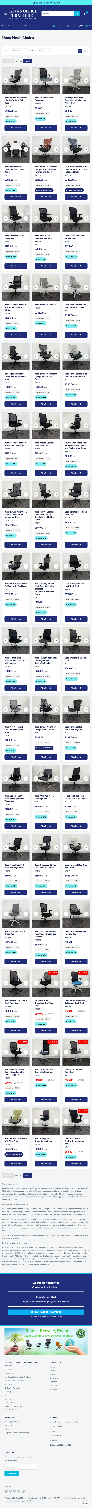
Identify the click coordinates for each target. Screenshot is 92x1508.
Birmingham (54, 1378)
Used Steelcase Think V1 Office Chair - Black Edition (15, 307)
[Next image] (25, 80)
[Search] (77, 13)
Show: (33, 51)
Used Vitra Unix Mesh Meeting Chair (44, 797)
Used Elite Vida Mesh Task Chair (44, 98)
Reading (53, 1370)
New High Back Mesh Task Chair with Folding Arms (15, 376)
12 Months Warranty (12, 1388)
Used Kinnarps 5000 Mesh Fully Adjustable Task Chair (14, 798)
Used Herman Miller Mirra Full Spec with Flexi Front (15, 584)
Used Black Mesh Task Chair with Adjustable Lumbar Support (14, 1072)
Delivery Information (12, 1422)
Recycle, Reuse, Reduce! (14, 1410)
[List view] (85, 51)
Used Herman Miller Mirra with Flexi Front (15, 1139)
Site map (7, 1391)
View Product (16, 128)
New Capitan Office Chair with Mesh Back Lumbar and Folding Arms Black (76, 445)
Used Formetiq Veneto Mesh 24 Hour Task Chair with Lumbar (15, 660)
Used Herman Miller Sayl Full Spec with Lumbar (45, 728)
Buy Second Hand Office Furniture (17, 1377)
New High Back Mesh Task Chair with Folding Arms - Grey (75, 100)
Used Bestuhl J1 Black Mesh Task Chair (44, 444)
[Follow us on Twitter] (10, 1491)
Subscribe (12, 1473)
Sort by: (7, 51)
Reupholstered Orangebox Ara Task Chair (44, 1003)
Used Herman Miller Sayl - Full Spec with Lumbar (76, 305)
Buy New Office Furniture (14, 1380)
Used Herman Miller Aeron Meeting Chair (74, 728)
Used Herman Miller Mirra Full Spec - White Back (76, 375)
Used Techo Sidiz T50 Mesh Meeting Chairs (14, 866)
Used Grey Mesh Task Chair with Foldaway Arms (13, 729)
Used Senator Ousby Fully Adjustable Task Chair (76, 1001)
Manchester (54, 1385)
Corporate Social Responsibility (16, 1432)
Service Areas (9, 1402)
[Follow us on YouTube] (18, 1491)
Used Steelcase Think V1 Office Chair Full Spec (15, 444)
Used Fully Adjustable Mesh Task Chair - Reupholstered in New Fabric (44, 516)
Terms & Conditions (12, 1425)
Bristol (52, 1374)
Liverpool (53, 1389)
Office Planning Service (13, 1406)
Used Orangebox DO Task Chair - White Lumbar (46, 866)
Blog (6, 1395)
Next (26, 61)
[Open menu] (5, 14)
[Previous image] (5, 80)
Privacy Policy (9, 1429)
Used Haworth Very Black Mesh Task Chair (15, 1001)
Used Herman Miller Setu (46, 304)
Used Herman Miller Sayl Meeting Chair (75, 932)
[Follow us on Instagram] (14, 1491)
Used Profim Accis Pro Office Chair (14, 932)
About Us (8, 1370)
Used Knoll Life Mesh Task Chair (74, 1070)
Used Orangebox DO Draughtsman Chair (43, 1139)
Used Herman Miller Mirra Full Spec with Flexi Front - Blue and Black (76, 169)
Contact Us (8, 1373)
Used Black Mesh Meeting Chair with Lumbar (43, 238)
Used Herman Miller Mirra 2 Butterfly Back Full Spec (15, 100)
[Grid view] (80, 51)
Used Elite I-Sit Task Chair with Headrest (44, 1070)
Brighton (53, 1382)
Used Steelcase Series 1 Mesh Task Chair (75, 584)
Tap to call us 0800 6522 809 (46, 2)
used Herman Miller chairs (39, 1264)
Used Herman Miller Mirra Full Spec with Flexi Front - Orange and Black (46, 169)
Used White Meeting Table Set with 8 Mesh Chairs (14, 169)
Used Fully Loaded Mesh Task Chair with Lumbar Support (45, 934)
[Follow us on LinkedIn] (23, 1491)
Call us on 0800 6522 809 (46, 1312)
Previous (9, 61)
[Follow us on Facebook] (6, 1491)
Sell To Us (8, 1384)
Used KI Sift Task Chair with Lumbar (75, 236)
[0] (85, 13)
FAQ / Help (8, 1399)
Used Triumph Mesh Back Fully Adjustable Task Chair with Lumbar (46, 660)
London (53, 1367)
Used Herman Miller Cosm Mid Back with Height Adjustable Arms (15, 514)
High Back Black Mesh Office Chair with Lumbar (76, 797)
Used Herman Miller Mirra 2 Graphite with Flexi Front (46, 376)
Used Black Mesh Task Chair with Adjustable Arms (75, 1141)
